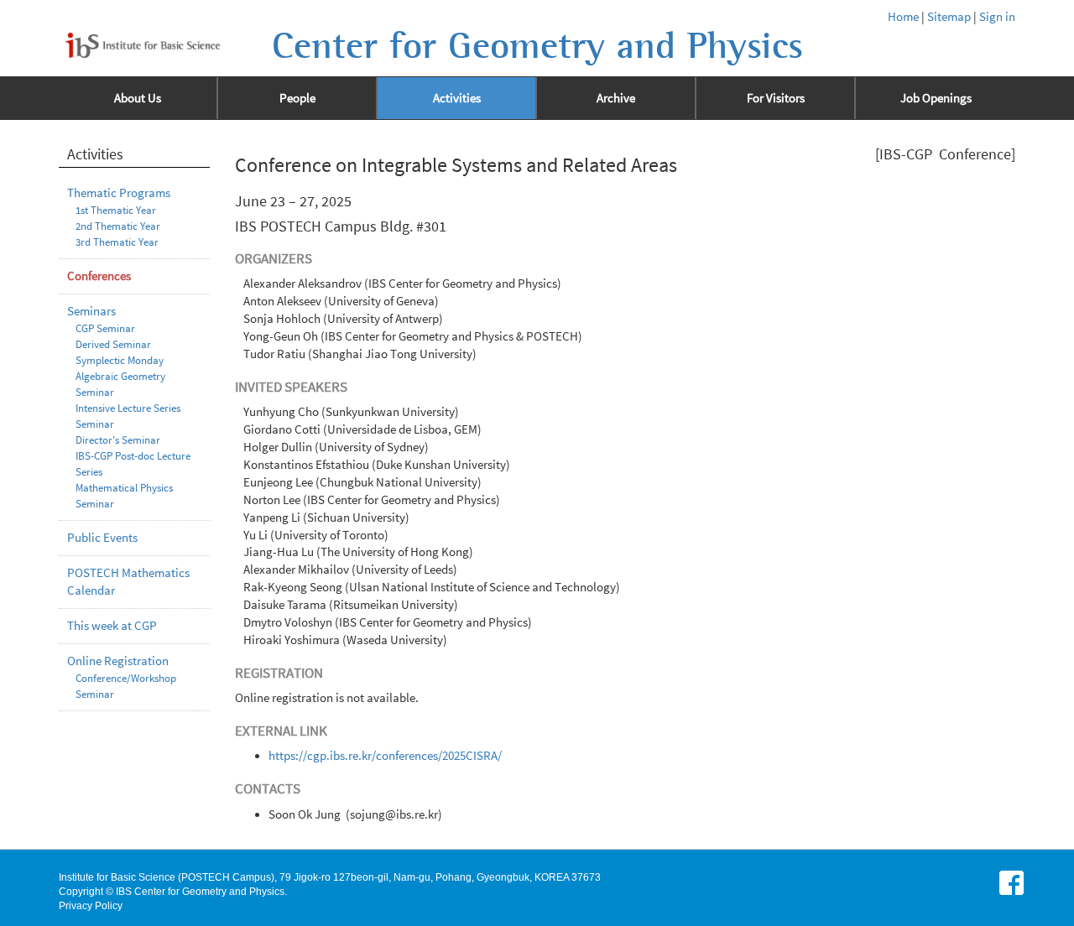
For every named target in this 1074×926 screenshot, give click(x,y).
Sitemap (949, 16)
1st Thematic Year (116, 210)
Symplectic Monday (120, 360)
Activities (457, 98)
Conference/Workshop (126, 678)
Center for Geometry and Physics (537, 46)
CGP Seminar (105, 328)
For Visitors (776, 98)
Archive (616, 98)
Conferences (99, 276)
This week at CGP (112, 625)
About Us (137, 98)
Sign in (997, 16)
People (297, 98)
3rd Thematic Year (117, 242)
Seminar (95, 424)
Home (903, 16)
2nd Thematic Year (118, 226)
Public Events (102, 537)
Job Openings (936, 98)
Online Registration (118, 660)
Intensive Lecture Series (128, 408)
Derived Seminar (113, 344)
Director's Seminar (118, 440)
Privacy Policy (91, 906)
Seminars (91, 311)
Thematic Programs (118, 192)
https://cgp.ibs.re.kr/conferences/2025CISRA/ (385, 755)
